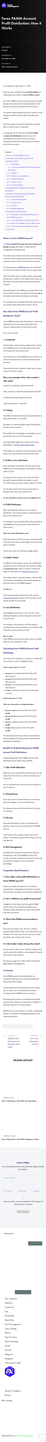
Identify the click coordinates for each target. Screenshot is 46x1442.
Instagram (9, 1358)
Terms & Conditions (13, 1390)
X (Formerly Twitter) (13, 1362)
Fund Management (13, 1324)
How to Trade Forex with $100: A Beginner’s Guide (20, 1139)
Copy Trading (10, 1328)
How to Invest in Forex (10, 67)
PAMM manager (26, 1026)
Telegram (9, 1354)
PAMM (8, 1332)
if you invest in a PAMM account (17, 267)
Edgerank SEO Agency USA (23, 1436)
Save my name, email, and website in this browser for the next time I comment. (23, 1202)
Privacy (8, 1395)
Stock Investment (11, 1341)
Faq (6, 1311)
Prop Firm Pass (11, 1337)
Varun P (4, 50)
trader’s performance (11, 598)
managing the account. (30, 571)
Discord (8, 1350)
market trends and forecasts (24, 445)
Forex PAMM (11, 244)
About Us (8, 1302)
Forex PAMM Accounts (11, 1026)
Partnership (9, 1315)
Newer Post (34, 1040)
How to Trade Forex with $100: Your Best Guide (19, 1101)
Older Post (14, 1041)
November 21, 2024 (8, 58)
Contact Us (9, 1307)
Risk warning (7, 1400)
